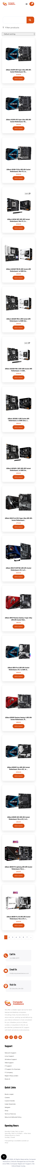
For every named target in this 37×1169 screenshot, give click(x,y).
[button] (4, 1157)
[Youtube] (20, 1037)
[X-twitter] (6, 1037)
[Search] (30, 20)
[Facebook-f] (11, 1037)
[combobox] (15, 20)
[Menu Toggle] (27, 4)
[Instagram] (15, 1037)
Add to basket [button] (19, 78)
